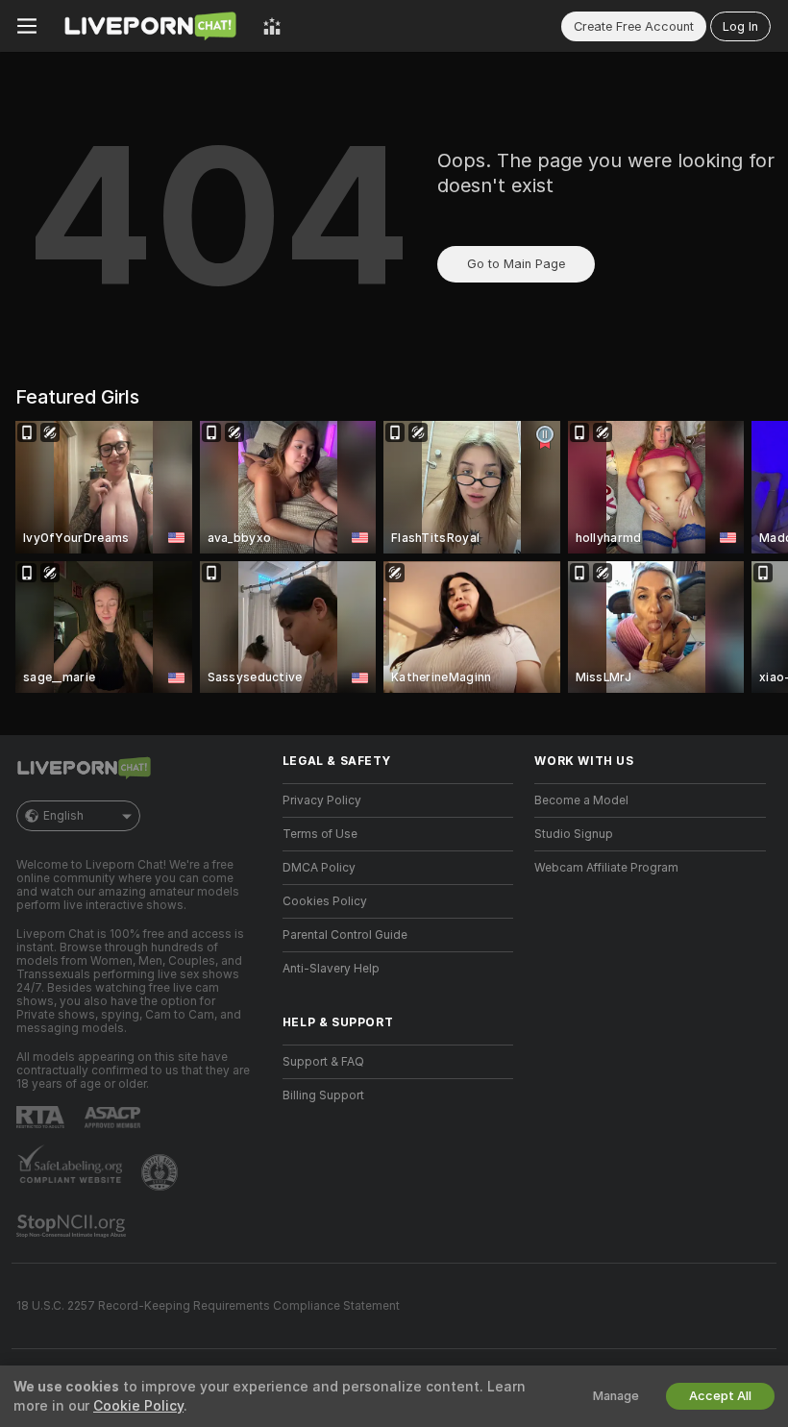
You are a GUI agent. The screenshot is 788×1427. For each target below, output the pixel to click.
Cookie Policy (138, 1406)
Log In (740, 26)
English (63, 816)
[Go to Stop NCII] (73, 1226)
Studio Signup (573, 834)
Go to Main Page (516, 264)
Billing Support (323, 1095)
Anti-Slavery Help (331, 968)
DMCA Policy (319, 867)
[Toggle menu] (27, 26)
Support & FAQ (323, 1062)
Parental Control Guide (345, 935)
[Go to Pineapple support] (161, 1172)
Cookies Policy (325, 901)
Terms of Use (320, 834)
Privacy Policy (322, 800)
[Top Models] (272, 26)
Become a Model (581, 800)
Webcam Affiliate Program (606, 867)
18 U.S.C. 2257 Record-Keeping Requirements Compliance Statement (208, 1306)
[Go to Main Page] (150, 26)
